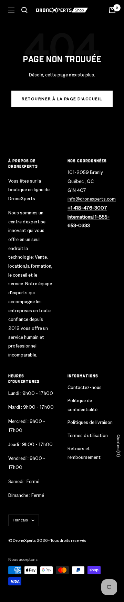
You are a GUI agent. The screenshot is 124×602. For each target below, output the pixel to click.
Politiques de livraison (90, 422)
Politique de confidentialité (82, 405)
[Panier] (112, 10)
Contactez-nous (85, 387)
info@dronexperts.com (92, 199)
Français (20, 520)
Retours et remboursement (84, 453)
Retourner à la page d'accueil (62, 99)
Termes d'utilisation (88, 435)
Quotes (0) (118, 445)
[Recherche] (24, 10)
